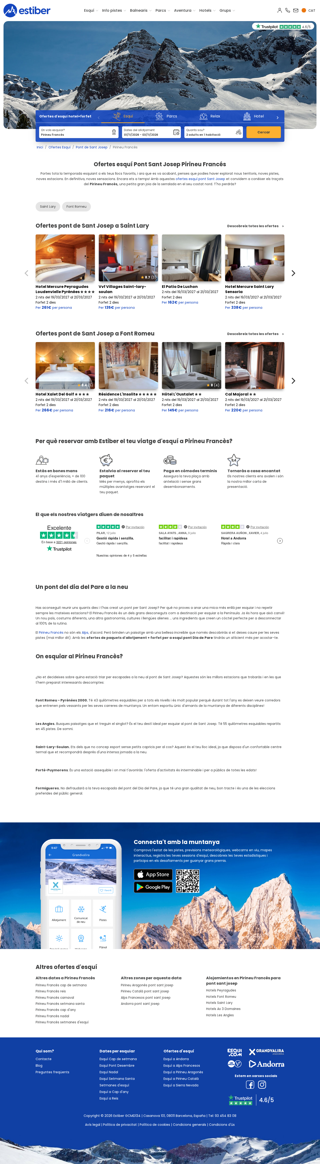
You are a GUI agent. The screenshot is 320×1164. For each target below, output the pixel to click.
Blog (39, 1065)
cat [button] (311, 10)
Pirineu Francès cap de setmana (61, 985)
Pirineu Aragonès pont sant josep (147, 985)
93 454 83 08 (225, 1115)
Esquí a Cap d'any (114, 1091)
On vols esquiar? (53, 130)
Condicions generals (189, 1124)
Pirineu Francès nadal (52, 1016)
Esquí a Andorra (176, 1059)
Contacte (44, 1059)
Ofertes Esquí (59, 147)
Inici (40, 147)
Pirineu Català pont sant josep (145, 991)
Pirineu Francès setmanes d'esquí (62, 1022)
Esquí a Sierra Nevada (181, 1085)
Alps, (85, 632)
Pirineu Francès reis (51, 991)
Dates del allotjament (139, 130)
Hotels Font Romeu (221, 996)
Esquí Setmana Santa (117, 1078)
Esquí (89, 10)
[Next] (277, 117)
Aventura (182, 10)
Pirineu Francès (51, 632)
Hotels (205, 10)
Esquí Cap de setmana (118, 1059)
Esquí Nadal (109, 1072)
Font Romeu (76, 206)
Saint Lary (48, 206)
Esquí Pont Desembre (117, 1065)
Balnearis (139, 10)
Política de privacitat (120, 1124)
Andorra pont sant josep (140, 1004)
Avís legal (92, 1124)
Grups (225, 10)
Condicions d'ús (222, 1124)
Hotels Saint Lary (219, 1003)
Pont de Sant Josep (92, 147)
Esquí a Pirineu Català (181, 1078)
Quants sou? (195, 130)
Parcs (161, 10)
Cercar (263, 132)
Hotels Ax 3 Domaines (223, 1009)
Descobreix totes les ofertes (253, 226)
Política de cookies (155, 1124)
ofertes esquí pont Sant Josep (200, 179)
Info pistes (112, 10)
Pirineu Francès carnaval (55, 997)
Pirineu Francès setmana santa (60, 1004)
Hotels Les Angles (220, 1015)
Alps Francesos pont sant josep (146, 997)
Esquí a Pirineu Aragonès (183, 1072)
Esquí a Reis (109, 1098)
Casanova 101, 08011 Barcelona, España (174, 1115)
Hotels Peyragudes (221, 990)
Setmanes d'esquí (114, 1085)
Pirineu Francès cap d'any (56, 1010)
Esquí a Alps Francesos (182, 1065)
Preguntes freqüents (52, 1072)
